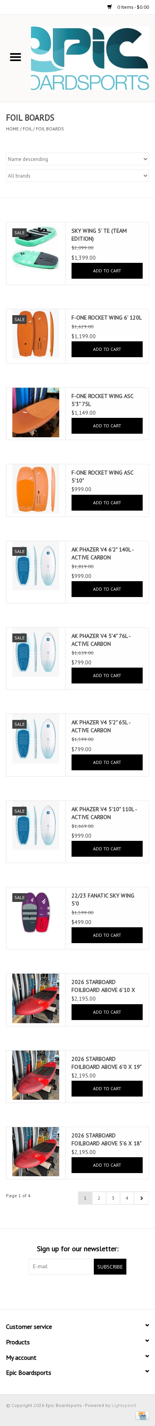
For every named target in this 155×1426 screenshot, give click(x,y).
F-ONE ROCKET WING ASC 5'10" (102, 476)
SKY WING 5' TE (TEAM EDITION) (99, 234)
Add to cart (107, 271)
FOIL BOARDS (50, 129)
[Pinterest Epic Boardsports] (77, 1290)
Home (12, 129)
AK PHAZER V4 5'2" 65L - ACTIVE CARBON (101, 726)
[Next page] (141, 1198)
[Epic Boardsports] (93, 57)
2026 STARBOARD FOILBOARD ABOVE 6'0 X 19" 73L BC (106, 1063)
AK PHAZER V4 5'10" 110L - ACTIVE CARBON (104, 813)
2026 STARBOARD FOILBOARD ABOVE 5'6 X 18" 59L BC (106, 1139)
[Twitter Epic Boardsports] (49, 1290)
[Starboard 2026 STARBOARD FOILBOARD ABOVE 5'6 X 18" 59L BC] (35, 1151)
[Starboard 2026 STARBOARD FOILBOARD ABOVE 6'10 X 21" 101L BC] (35, 998)
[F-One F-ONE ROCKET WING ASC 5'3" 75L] (35, 412)
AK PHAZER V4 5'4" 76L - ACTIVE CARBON (101, 639)
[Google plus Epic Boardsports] (63, 1290)
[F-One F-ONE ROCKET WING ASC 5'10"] (35, 488)
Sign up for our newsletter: (77, 1248)
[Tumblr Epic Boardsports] (106, 1290)
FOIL (27, 129)
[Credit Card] (141, 1415)
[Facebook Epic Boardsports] (34, 1290)
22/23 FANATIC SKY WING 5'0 (103, 899)
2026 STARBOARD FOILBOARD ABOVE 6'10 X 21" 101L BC (103, 986)
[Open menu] (15, 57)
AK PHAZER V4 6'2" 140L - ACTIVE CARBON (103, 553)
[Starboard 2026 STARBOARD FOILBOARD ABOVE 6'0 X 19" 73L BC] (35, 1075)
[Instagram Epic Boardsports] (120, 1290)
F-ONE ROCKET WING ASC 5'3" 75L (102, 400)
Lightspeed (124, 1405)
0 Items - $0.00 (132, 7)
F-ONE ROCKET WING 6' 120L (107, 317)
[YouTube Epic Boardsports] (91, 1290)
